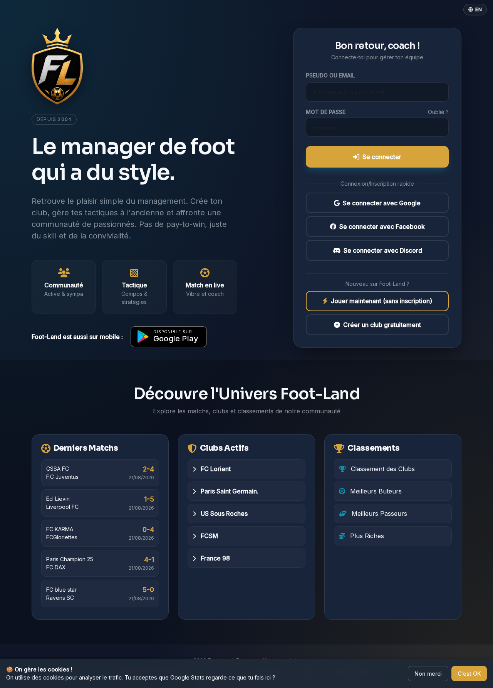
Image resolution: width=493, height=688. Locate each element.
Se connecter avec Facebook (382, 226)
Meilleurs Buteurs (375, 491)
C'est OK (469, 673)
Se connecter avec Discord (383, 250)
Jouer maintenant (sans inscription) (381, 301)
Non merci (428, 673)
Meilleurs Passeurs (378, 513)
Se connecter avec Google (382, 203)
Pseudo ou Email (330, 75)
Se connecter (381, 157)
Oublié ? (438, 112)
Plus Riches (366, 536)
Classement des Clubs (382, 469)
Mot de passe (325, 112)
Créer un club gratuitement (382, 325)
